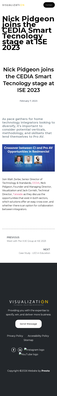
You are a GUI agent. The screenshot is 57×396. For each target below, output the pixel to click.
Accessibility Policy (38, 335)
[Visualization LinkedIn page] (20, 349)
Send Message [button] (28, 324)
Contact (49, 5)
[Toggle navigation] (31, 5)
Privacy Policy (15, 335)
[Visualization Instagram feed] (34, 349)
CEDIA (36, 183)
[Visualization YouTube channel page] (28, 354)
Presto (46, 370)
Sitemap (28, 340)
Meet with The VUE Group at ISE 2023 (26, 239)
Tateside (18, 194)
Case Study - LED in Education (34, 251)
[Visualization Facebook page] (13, 349)
